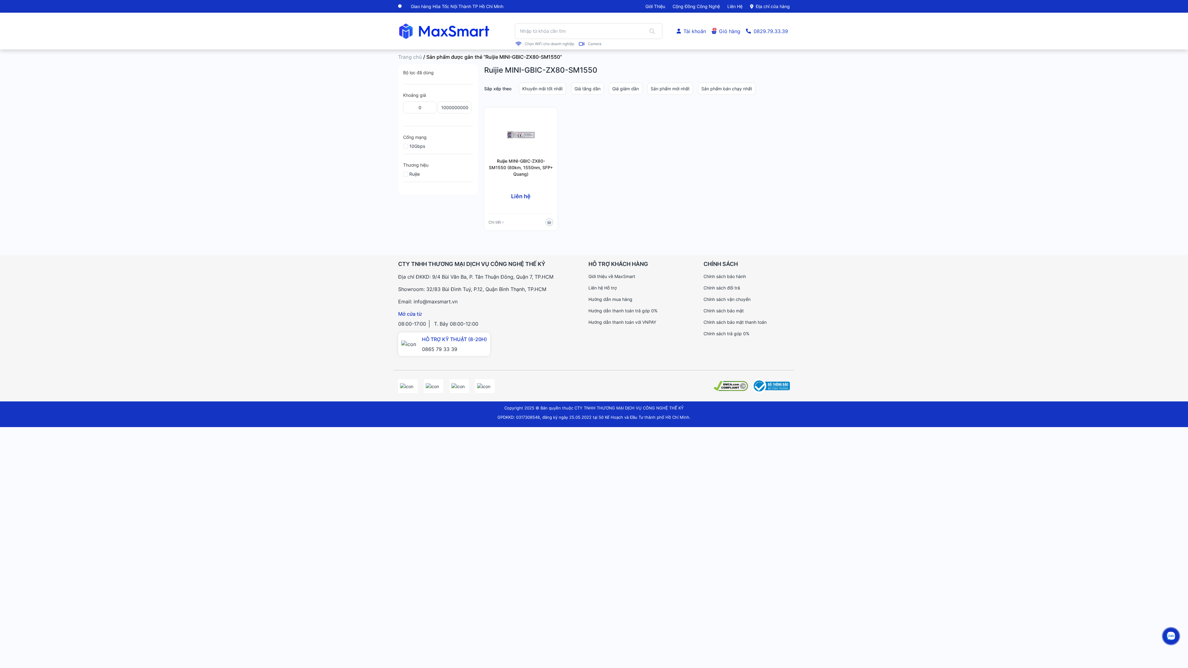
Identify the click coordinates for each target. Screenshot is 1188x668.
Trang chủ (410, 57)
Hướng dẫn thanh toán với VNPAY (622, 322)
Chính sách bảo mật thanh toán (735, 322)
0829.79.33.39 (771, 31)
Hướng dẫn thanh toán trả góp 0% (622, 310)
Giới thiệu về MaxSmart (611, 276)
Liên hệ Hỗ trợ (602, 287)
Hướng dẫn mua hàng (610, 299)
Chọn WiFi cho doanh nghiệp (549, 44)
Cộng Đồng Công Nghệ (696, 6)
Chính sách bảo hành (725, 276)
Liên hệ (734, 6)
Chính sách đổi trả (722, 287)
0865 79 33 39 (439, 349)
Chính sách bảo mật (724, 310)
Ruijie (414, 174)
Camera (594, 44)
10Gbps (417, 146)
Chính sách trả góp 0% (726, 333)
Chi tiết (495, 222)
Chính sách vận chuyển (727, 299)
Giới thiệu (655, 6)
